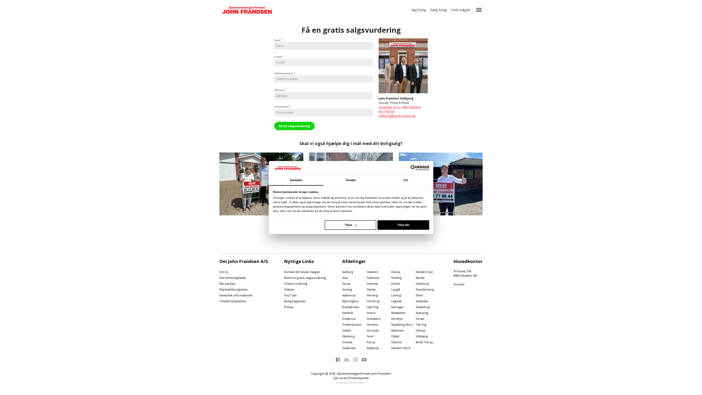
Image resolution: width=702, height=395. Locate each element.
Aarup (346, 284)
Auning (347, 289)
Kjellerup (373, 348)
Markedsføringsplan (233, 289)
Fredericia (349, 319)
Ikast (370, 336)
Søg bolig (418, 10)
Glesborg (348, 336)
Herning (372, 295)
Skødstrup (423, 307)
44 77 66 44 (386, 112)
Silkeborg (422, 284)
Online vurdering (295, 284)
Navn (278, 40)
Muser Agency (358, 382)
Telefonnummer (284, 73)
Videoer (289, 289)
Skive (419, 295)
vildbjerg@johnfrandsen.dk (397, 116)
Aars (345, 278)
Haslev (371, 289)
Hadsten (372, 272)
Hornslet (373, 330)
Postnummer (282, 106)
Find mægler (461, 10)
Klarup (395, 272)
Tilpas (348, 225)
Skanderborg (425, 289)
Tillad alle (403, 225)
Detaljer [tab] (351, 180)
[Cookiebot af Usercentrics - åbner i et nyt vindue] (413, 168)
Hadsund (373, 278)
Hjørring (372, 307)
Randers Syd (424, 272)
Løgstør (396, 301)
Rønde (420, 278)
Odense (396, 342)
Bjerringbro (350, 301)
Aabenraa (349, 295)
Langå (395, 289)
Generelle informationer (236, 295)
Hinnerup (373, 301)
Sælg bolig (438, 10)
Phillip (394, 103)
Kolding (396, 278)
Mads (405, 103)
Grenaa (347, 342)
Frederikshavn (352, 325)
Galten (346, 330)
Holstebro (374, 319)
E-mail (278, 56)
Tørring (421, 325)
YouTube (290, 295)
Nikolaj (383, 103)
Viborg (420, 330)
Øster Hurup (424, 342)
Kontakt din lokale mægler (302, 272)
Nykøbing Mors (402, 325)
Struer (420, 319)
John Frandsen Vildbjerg (396, 98)
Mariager (397, 307)
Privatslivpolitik (358, 378)
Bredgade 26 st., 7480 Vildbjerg (400, 107)
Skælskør (422, 301)
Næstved (397, 330)
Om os (223, 272)
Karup (371, 342)
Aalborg (347, 272)
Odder (395, 336)
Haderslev (349, 348)
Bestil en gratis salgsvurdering (305, 278)
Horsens (372, 325)
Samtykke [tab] (296, 180)
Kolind (395, 284)
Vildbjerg (422, 336)
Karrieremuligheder (232, 278)
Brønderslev (350, 307)
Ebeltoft (347, 313)
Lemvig (396, 295)
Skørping (422, 313)
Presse (288, 307)
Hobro (371, 313)
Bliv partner (227, 284)
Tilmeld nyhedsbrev (232, 301)
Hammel (372, 284)
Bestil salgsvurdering (294, 126)
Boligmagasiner (295, 301)
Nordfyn (397, 319)
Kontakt (459, 284)
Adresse (280, 90)
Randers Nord (400, 348)
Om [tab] (405, 180)
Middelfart (398, 313)
